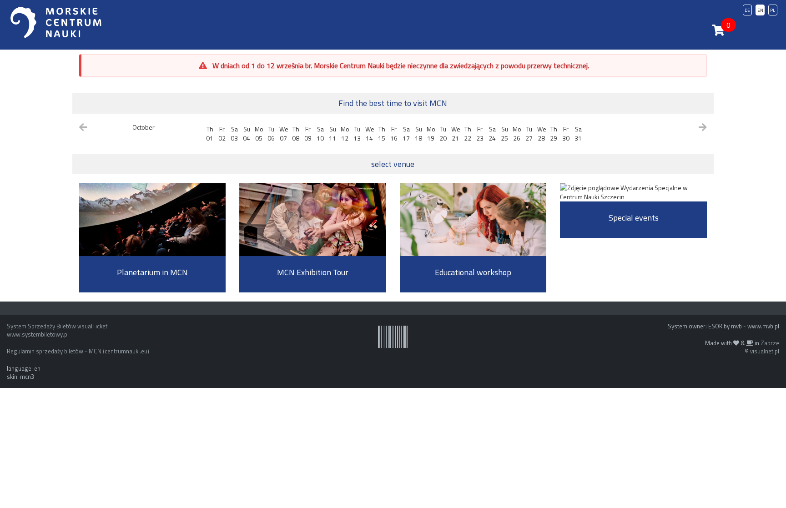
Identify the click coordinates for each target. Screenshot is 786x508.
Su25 (504, 133)
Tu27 (529, 133)
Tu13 (357, 133)
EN (760, 10)
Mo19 (431, 133)
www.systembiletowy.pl (38, 334)
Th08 (295, 133)
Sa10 (320, 133)
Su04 (246, 133)
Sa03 (234, 133)
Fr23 (480, 133)
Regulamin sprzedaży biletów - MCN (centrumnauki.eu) (78, 351)
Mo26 (517, 133)
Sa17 (406, 133)
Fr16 (394, 133)
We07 (283, 133)
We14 (369, 133)
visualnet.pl (764, 351)
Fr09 (308, 133)
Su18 (418, 133)
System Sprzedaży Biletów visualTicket (57, 326)
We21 (455, 133)
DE (747, 10)
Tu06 (271, 133)
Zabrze (770, 342)
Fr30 (565, 133)
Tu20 (443, 133)
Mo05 (259, 133)
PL (772, 10)
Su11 (332, 133)
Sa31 (578, 133)
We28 (541, 133)
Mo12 (345, 133)
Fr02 (222, 133)
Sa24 (492, 133)
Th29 (553, 133)
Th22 (467, 133)
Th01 (209, 133)
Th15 (381, 133)
